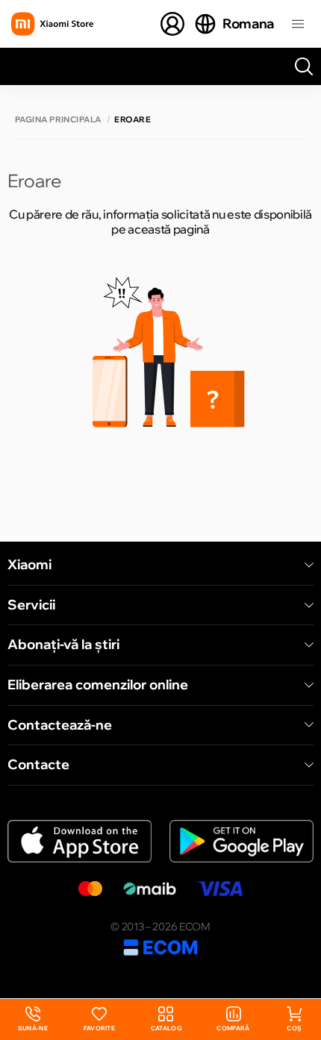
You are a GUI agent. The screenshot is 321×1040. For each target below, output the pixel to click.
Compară (232, 1028)
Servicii (31, 605)
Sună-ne (32, 1019)
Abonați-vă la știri (63, 644)
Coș (294, 1028)
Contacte (38, 764)
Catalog (166, 1028)
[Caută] (304, 66)
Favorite (100, 1028)
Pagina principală (58, 120)
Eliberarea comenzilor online (97, 685)
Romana (248, 23)
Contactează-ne (59, 725)
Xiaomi (29, 565)
